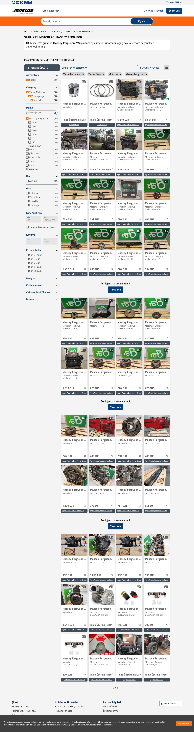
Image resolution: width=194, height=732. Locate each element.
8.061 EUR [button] (151, 120)
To (45, 239)
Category (31, 87)
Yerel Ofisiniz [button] (110, 706)
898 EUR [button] (94, 338)
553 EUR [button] (149, 506)
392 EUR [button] (94, 219)
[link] (74, 89)
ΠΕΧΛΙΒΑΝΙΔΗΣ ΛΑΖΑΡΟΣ (101, 174)
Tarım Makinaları (38, 31)
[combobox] (161, 703)
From (28, 239)
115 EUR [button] (122, 625)
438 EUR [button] (94, 269)
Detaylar (30, 278)
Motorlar (71, 31)
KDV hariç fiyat (34, 213)
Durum (30, 299)
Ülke (28, 188)
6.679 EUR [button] (68, 169)
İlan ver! (176, 10)
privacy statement (94, 725)
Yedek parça (56, 31)
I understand (183, 723)
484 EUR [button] (122, 338)
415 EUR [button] (149, 338)
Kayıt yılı (30, 235)
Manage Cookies (71, 725)
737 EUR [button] (122, 506)
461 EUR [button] (149, 219)
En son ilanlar (33, 250)
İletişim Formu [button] (110, 710)
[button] (42, 67)
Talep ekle (115, 289)
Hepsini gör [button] (34, 146)
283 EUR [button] (94, 456)
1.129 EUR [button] (68, 506)
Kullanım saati (33, 285)
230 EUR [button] (122, 456)
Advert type (32, 75)
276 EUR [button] (122, 219)
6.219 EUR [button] (123, 120)
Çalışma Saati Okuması (38, 292)
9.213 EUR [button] (68, 388)
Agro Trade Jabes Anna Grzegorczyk (132, 124)
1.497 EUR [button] (68, 269)
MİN (28, 217)
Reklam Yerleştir (63, 710)
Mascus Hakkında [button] (21, 706)
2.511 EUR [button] (68, 625)
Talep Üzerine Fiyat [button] (73, 120)
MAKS (46, 217)
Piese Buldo (74, 124)
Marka (29, 108)
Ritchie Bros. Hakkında (24, 710)
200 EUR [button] (149, 625)
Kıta (28, 176)
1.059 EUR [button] (96, 575)
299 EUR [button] (149, 169)
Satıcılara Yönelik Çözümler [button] (69, 706)
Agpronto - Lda (129, 679)
